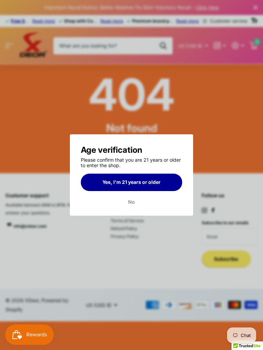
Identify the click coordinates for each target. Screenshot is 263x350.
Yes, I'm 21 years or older (131, 182)
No (131, 202)
